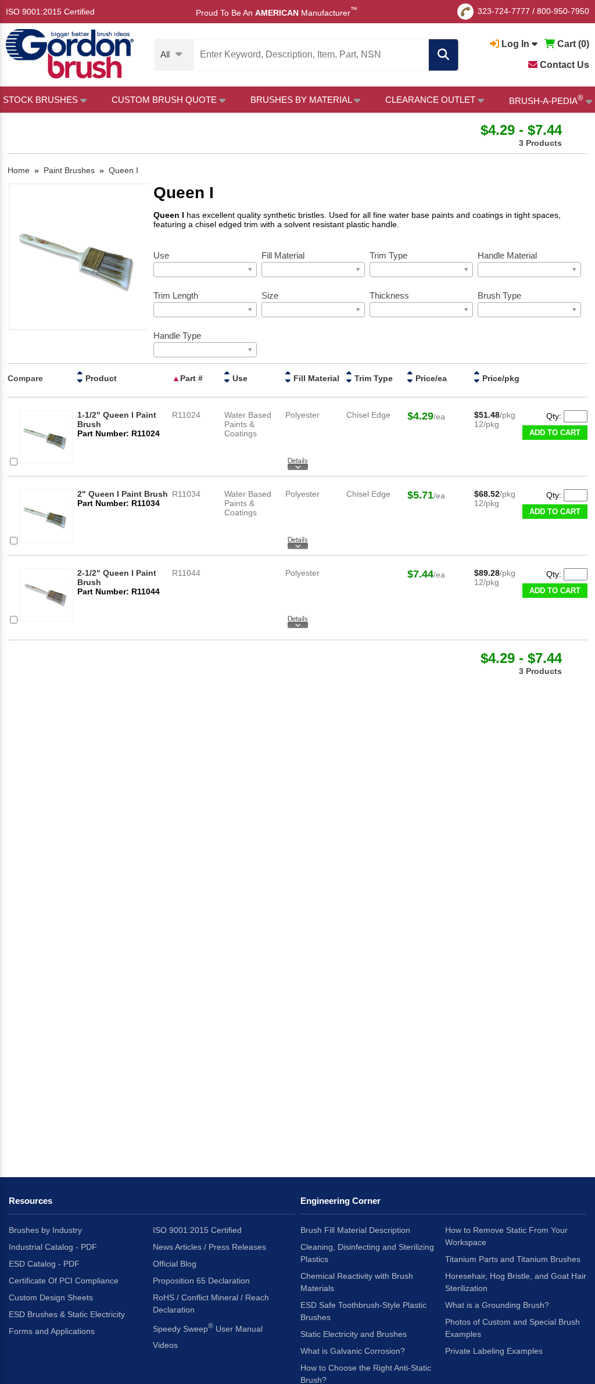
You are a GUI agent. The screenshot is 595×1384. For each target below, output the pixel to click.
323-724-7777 (504, 11)
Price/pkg (500, 378)
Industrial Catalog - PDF (53, 1247)
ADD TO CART (554, 432)
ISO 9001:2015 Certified (50, 11)
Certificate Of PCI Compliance (64, 1280)
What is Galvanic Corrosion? (352, 1351)
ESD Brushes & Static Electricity (67, 1314)
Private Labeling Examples (494, 1351)
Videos (165, 1345)
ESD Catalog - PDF (44, 1263)
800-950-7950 (563, 11)
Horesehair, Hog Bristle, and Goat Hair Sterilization (515, 1282)
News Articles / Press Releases (209, 1247)
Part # (191, 378)
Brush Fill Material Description (355, 1230)
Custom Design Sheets (51, 1297)
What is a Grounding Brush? (497, 1305)
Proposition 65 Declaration (201, 1280)
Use (240, 378)
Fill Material (316, 378)
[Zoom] (79, 258)
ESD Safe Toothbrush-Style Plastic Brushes (363, 1311)
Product (101, 378)
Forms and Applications (52, 1331)
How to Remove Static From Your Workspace (506, 1236)
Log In (515, 44)
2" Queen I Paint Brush (122, 494)
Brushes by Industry (45, 1230)
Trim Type (373, 378)
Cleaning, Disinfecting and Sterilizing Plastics (367, 1253)
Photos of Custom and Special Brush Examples (512, 1328)
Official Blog (174, 1263)
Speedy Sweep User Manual (208, 1327)
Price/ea (431, 378)
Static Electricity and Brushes (353, 1334)
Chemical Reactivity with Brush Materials (356, 1282)
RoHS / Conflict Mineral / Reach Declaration (211, 1303)
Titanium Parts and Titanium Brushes (512, 1259)
